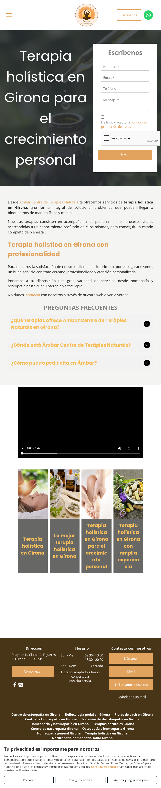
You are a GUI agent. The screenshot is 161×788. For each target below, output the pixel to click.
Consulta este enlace (104, 767)
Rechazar (29, 780)
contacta (33, 294)
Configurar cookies (80, 780)
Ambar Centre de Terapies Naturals (48, 202)
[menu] (9, 15)
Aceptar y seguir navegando (132, 780)
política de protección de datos (123, 124)
